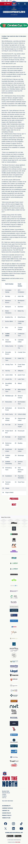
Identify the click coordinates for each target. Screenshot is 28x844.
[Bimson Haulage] (14, 585)
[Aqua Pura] (14, 558)
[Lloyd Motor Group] (14, 671)
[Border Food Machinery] (14, 591)
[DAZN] (14, 528)
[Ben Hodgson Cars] (14, 574)
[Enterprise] (14, 534)
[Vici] (14, 765)
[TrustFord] (14, 761)
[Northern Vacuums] (14, 701)
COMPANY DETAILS (7, 808)
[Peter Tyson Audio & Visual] (14, 711)
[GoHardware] (14, 626)
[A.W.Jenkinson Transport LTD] (14, 563)
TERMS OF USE (6, 817)
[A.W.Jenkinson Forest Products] (14, 569)
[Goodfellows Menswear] (14, 621)
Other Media (17, 842)
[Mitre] (14, 523)
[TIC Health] (14, 545)
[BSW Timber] (14, 597)
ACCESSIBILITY (6, 805)
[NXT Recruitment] (14, 706)
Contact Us (5, 810)
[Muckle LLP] (14, 690)
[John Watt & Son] (14, 655)
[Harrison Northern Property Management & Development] (14, 638)
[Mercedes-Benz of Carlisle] (14, 685)
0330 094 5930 (7, 800)
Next (14, 504)
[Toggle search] (19, 4)
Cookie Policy (6, 813)
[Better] (14, 580)
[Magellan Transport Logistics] (14, 680)
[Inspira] (14, 649)
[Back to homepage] (14, 3)
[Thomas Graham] (14, 757)
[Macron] (14, 675)
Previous (14, 499)
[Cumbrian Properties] (14, 610)
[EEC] (14, 615)
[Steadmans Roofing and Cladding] (14, 734)
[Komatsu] (14, 666)
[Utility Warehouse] (14, 551)
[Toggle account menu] (25, 4)
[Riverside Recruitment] (14, 723)
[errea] (14, 540)
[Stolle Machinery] (14, 740)
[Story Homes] (14, 746)
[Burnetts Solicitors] (14, 602)
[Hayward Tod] (14, 644)
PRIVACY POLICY (6, 815)
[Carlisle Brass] (14, 607)
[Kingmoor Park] (14, 661)
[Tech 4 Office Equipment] (14, 751)
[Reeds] (14, 718)
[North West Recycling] (14, 695)
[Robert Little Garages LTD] (14, 729)
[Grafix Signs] (14, 633)
